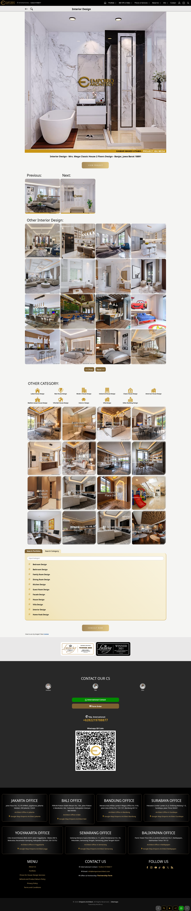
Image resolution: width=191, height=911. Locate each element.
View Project (95, 165)
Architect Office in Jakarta (24, 812)
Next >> (100, 369)
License (46, 634)
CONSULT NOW (95, 628)
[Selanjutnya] (187, 908)
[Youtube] (156, 868)
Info (164, 3)
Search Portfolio (33, 551)
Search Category (52, 551)
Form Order (95, 706)
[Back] (26, 8)
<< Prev (89, 369)
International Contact (96, 700)
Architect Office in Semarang (95, 844)
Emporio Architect (86, 902)
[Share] (175, 908)
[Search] (188, 3)
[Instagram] (151, 868)
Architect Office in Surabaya (166, 812)
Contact (173, 3)
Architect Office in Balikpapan (158, 844)
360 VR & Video (125, 3)
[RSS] (172, 868)
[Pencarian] (164, 908)
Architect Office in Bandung (119, 812)
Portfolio (111, 3)
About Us (155, 3)
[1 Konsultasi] (181, 908)
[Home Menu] (105, 3)
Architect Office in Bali (71, 815)
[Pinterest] (164, 868)
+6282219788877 (35, 3)
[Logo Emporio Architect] (7, 3)
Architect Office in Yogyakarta (32, 844)
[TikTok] (160, 868)
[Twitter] (168, 868)
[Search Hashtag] (31, 8)
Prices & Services (141, 3)
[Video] (169, 908)
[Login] (179, 3)
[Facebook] (147, 868)
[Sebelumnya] (158, 908)
